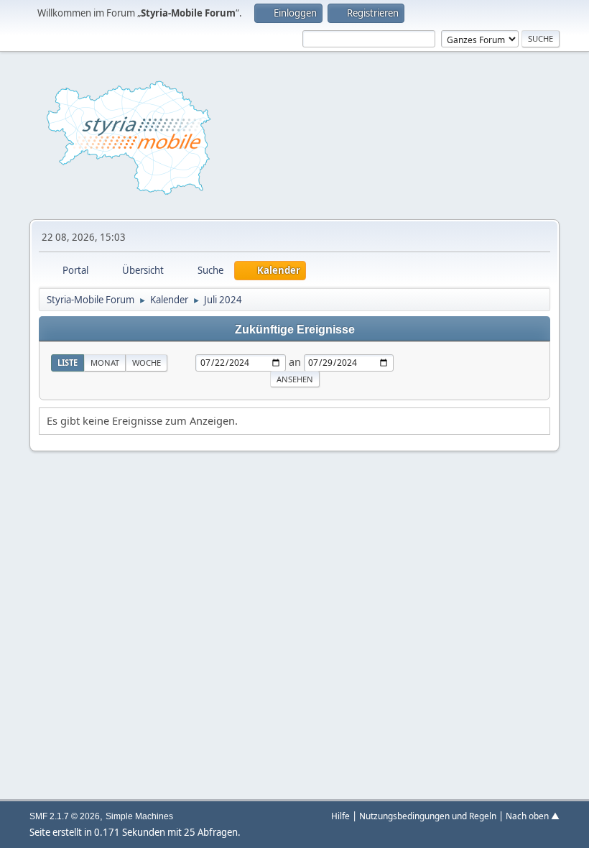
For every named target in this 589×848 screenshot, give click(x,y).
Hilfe (340, 815)
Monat (105, 362)
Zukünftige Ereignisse (295, 329)
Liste (67, 362)
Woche (146, 362)
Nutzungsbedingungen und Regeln (427, 815)
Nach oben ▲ (533, 815)
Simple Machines (139, 816)
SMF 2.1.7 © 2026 (64, 816)
